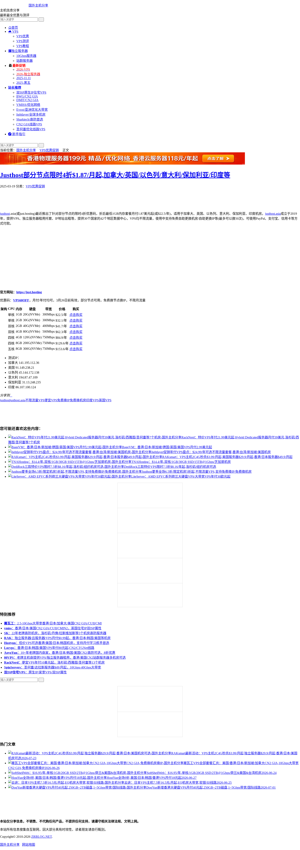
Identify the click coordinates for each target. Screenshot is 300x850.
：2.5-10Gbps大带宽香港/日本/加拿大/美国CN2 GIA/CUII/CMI (53, 623)
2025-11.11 (23, 78)
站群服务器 (24, 60)
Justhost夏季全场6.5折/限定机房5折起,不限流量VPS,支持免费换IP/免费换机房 (197, 471)
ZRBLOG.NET (41, 836)
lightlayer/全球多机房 (31, 114)
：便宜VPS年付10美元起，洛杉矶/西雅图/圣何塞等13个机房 (54, 662)
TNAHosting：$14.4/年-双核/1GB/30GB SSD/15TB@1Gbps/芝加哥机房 (181, 462)
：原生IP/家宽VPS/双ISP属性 (35, 672)
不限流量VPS (34, 400)
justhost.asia (273, 213)
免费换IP (63, 400)
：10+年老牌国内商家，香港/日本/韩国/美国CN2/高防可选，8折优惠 (59, 652)
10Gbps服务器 (26, 56)
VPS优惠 (22, 36)
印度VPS (92, 400)
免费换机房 (78, 400)
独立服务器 (18, 51)
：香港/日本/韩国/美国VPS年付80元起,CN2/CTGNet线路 (49, 648)
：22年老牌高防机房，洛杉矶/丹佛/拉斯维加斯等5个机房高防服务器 (55, 633)
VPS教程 (22, 46)
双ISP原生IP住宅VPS (31, 92)
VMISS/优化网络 (28, 104)
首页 (13, 27)
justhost (5, 213)
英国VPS (105, 400)
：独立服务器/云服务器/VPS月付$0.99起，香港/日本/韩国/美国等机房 (57, 638)
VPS (13, 31)
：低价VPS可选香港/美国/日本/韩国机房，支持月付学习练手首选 (56, 643)
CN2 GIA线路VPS (29, 124)
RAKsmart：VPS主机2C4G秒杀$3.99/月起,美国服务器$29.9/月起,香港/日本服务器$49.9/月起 (227, 457)
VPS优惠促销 (49, 150)
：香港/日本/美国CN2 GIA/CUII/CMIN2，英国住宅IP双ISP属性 (52, 628)
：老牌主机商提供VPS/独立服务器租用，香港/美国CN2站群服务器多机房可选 (65, 657)
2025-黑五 (23, 82)
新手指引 (16, 134)
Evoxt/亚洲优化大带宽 (32, 109)
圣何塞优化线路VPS (30, 129)
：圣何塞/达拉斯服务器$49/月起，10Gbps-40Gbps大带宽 (52, 667)
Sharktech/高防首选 (29, 119)
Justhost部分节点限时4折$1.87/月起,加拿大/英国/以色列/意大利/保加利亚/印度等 (115, 175)
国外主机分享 (38, 5)
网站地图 (28, 844)
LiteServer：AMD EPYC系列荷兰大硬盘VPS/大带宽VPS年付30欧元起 (180, 476)
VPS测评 (22, 41)
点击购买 (75, 315)
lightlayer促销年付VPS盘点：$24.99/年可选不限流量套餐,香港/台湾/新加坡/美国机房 (211, 452)
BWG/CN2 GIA (27, 96)
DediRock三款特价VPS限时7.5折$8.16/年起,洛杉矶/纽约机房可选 (170, 466)
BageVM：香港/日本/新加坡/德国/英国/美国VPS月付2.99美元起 (167, 447)
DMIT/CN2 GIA (27, 100)
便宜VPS (50, 400)
